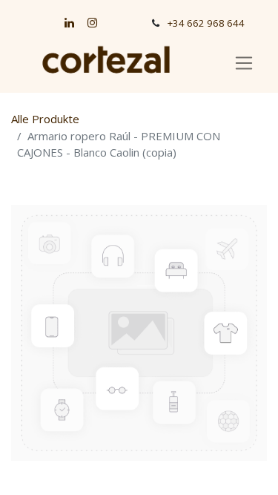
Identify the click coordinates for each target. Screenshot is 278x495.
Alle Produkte (45, 118)
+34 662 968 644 (206, 23)
